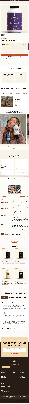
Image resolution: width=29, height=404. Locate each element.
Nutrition (11, 297)
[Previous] (1, 77)
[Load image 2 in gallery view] (5, 35)
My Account (13, 372)
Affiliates (3, 376)
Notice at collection (20, 403)
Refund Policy (22, 376)
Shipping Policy (22, 377)
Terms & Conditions (3, 391)
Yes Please (15, 353)
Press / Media (3, 377)
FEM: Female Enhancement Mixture (6, 262)
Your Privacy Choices (25, 403)
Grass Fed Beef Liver (4, 282)
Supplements (19, 297)
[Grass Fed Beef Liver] (8, 274)
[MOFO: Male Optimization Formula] (21, 254)
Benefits (4, 297)
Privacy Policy (7, 391)
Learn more (19, 56)
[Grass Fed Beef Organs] (21, 274)
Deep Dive (25, 298)
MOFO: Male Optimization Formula (19, 262)
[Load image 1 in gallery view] (2, 35)
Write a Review (25, 196)
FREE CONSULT (22, 372)
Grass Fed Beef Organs (18, 282)
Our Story (3, 372)
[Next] (28, 77)
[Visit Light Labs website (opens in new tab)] (2, 59)
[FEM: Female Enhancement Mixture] (8, 254)
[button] (1, 2)
